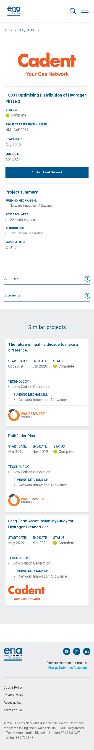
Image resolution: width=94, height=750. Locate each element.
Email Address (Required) (21, 647)
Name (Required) (15, 626)
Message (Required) (18, 668)
